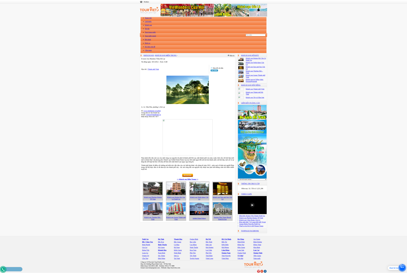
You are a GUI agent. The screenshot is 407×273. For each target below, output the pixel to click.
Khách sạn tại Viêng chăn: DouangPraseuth (254, 80)
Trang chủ (148, 18)
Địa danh (148, 39)
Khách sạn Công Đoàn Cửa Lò (249, 220)
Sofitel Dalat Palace (199, 218)
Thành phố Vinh (153, 69)
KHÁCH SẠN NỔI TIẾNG (251, 85)
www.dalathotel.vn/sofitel (152, 111)
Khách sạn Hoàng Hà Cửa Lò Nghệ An (176, 198)
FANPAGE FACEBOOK (250, 231)
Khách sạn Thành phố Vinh (255, 89)
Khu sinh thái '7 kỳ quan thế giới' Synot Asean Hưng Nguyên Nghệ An (252, 223)
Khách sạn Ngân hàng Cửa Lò (199, 198)
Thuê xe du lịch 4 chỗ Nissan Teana (251, 226)
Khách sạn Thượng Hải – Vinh (152, 218)
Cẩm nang (148, 50)
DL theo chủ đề (150, 47)
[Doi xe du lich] (252, 133)
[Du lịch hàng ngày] (252, 178)
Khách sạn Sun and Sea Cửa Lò (222, 198)
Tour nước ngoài (150, 36)
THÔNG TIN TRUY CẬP (250, 184)
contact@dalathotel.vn (153, 115)
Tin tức (147, 29)
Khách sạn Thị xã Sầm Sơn (255, 97)
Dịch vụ (147, 43)
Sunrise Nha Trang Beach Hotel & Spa (222, 218)
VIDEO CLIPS (246, 194)
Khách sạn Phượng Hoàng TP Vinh (153, 198)
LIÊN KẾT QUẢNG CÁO (250, 103)
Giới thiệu (148, 21)
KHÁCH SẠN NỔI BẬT (250, 55)
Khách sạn (148, 25)
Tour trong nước (150, 32)
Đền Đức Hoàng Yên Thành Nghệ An (252, 216)
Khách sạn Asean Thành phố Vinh (176, 218)
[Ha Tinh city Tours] (252, 119)
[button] (252, 205)
